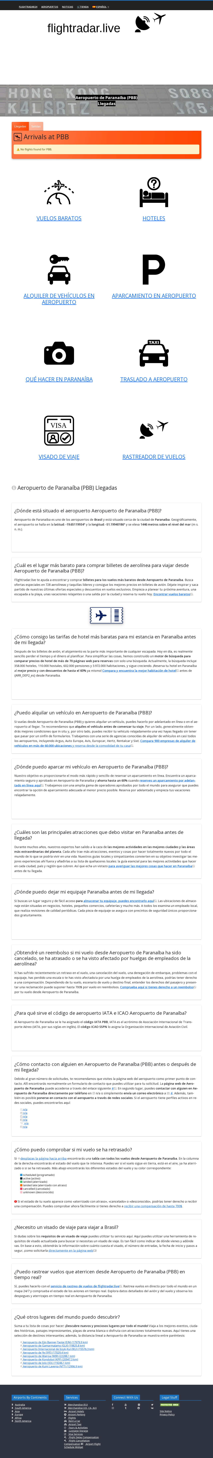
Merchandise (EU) (77, 1404)
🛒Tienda (83, 6)
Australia (20, 1404)
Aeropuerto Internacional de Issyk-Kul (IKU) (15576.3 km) (58, 1349)
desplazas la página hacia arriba (43, 1158)
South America (22, 1408)
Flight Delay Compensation (83, 1437)
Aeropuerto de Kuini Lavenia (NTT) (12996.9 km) (52, 1366)
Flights (72, 1417)
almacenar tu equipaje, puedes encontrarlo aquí (119, 901)
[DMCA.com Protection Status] (170, 1406)
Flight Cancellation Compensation (77, 1442)
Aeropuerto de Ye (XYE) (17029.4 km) (45, 1352)
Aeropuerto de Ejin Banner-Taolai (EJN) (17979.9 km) (55, 1342)
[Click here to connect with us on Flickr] (139, 1404)
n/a (24, 1109)
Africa (17, 1417)
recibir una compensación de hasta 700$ (153, 1206)
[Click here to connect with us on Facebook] (112, 1404)
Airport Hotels (76, 1411)
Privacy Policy (167, 1414)
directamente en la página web (71, 1251)
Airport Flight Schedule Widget (82, 1445)
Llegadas (20, 126)
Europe (18, 1414)
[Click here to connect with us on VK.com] (152, 1408)
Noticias (67, 6)
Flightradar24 (28, 6)
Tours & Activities (78, 1427)
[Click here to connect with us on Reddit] (138, 1408)
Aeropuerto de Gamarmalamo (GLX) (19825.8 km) (53, 1345)
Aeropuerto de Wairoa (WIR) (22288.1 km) (48, 1356)
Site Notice (166, 1411)
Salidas (36, 126)
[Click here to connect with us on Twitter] (152, 1404)
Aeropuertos (49, 6)
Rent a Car (74, 1421)
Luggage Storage (78, 1430)
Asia (17, 1411)
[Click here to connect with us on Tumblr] (125, 1408)
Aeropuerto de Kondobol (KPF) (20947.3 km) (50, 1359)
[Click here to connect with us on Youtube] (126, 1404)
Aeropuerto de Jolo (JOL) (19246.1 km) (46, 1363)
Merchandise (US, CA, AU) (82, 1408)
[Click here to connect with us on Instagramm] (113, 1408)
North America (22, 1421)
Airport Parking (76, 1414)
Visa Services (75, 1434)
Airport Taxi (74, 1424)
